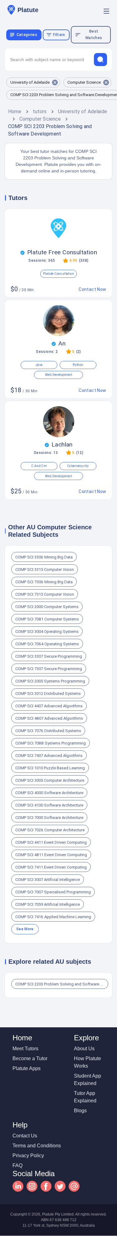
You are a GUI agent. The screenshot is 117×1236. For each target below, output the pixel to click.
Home (15, 111)
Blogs (80, 1110)
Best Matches (93, 34)
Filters (59, 35)
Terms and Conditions (36, 1145)
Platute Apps (26, 1068)
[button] (33, 82)
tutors (40, 111)
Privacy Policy (28, 1155)
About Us (84, 1048)
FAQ (17, 1165)
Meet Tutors (25, 1048)
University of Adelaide (82, 111)
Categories (27, 35)
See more (25, 929)
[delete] (100, 59)
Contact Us (24, 1135)
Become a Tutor (29, 1058)
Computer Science (40, 119)
